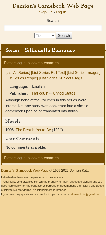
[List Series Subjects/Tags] (61, 78)
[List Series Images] (83, 72)
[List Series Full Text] (48, 72)
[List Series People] (21, 78)
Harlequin (40, 93)
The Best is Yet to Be (34, 130)
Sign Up (45, 12)
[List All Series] (17, 72)
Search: (53, 20)
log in (21, 63)
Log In (61, 12)
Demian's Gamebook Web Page (53, 5)
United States (64, 93)
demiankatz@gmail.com (86, 194)
